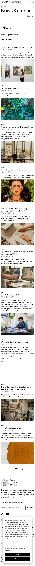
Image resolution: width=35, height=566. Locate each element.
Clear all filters (6, 39)
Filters (6, 27)
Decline (17, 559)
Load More (16, 469)
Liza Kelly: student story (11, 295)
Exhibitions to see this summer (14, 170)
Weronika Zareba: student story (14, 342)
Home (5, 7)
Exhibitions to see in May (11, 428)
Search (30, 16)
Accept (17, 554)
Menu (31, 2)
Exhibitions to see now (11, 88)
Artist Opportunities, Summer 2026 (16, 47)
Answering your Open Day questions (17, 127)
